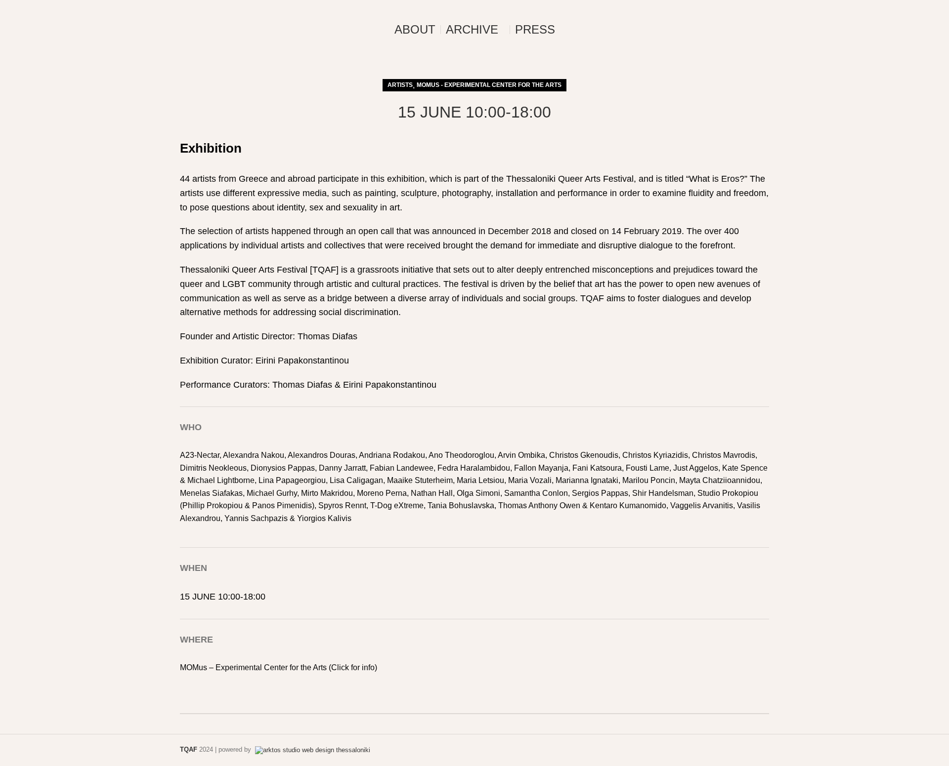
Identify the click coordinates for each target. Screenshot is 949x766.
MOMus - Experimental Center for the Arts (489, 84)
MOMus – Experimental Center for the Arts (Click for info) (278, 667)
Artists (400, 84)
